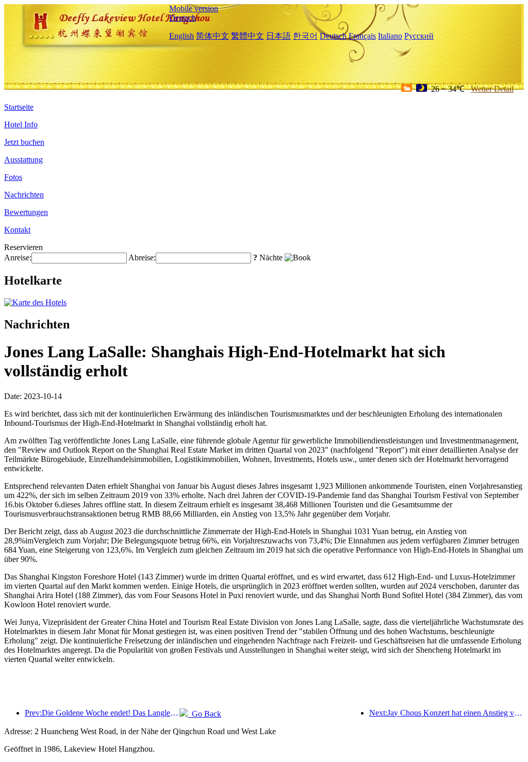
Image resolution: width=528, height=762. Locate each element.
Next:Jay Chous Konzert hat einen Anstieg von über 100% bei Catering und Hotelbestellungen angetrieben (446, 712)
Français (362, 35)
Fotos (13, 177)
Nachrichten (24, 194)
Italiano (390, 35)
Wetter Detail (492, 89)
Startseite (19, 107)
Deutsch (182, 17)
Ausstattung (23, 159)
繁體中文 (247, 35)
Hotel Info (21, 124)
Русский (419, 35)
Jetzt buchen (24, 142)
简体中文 (212, 35)
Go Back (204, 713)
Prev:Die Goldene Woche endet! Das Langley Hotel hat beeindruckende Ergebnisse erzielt (102, 712)
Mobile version (193, 8)
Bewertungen (26, 212)
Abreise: (142, 257)
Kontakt (17, 229)
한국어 (305, 35)
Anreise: (17, 257)
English (181, 35)
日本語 (278, 35)
